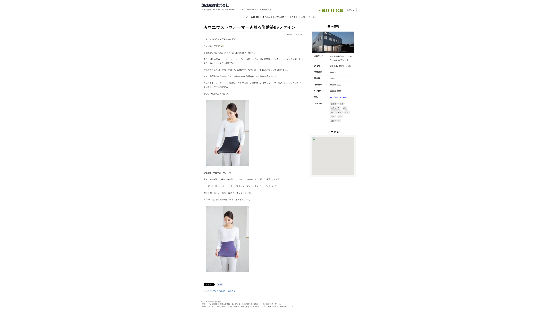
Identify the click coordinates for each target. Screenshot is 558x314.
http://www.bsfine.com (339, 97)
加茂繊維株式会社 (215, 5)
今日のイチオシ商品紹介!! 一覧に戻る (219, 290)
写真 (303, 17)
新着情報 (255, 17)
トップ (244, 17)
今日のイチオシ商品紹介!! (274, 17)
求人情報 (293, 17)
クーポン (313, 17)
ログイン (350, 10)
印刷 (220, 284)
